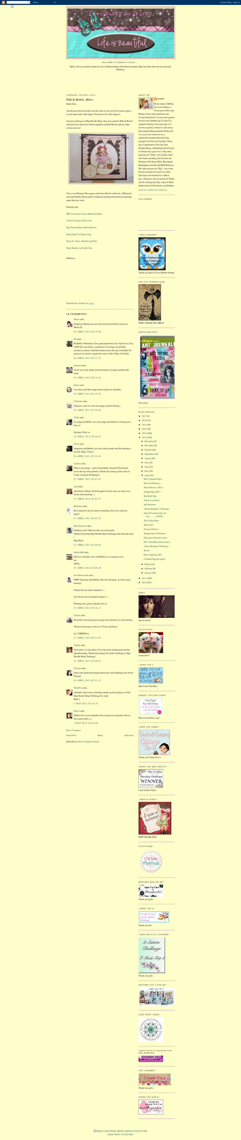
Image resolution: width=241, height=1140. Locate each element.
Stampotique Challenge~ (155, 533)
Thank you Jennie (152, 500)
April (147, 475)
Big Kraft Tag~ (150, 495)
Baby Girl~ (149, 524)
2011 (144, 578)
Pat (75, 338)
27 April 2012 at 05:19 (87, 518)
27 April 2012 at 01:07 (87, 479)
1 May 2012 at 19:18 (86, 703)
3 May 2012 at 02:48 (86, 723)
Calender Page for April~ (155, 558)
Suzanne (77, 365)
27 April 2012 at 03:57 (87, 498)
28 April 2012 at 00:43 (87, 660)
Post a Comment (73, 730)
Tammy (77, 645)
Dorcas (77, 710)
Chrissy (77, 615)
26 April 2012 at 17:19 (87, 357)
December (149, 441)
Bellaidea (78, 506)
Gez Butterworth (81, 575)
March (148, 564)
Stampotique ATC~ (152, 491)
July (147, 462)
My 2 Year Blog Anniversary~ (157, 541)
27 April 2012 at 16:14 (87, 607)
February (149, 568)
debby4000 (79, 552)
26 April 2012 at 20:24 (87, 456)
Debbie (161, 99)
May (147, 471)
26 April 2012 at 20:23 (87, 436)
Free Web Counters (120, 1134)
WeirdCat (78, 687)
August (148, 458)
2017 (144, 416)
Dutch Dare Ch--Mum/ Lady (78, 234)
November (149, 445)
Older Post (129, 735)
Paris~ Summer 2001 (153, 554)
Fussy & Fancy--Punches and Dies (81, 241)
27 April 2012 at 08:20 (87, 567)
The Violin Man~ (151, 520)
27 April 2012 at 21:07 (87, 637)
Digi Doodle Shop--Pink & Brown (81, 227)
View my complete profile (153, 190)
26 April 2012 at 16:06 (87, 331)
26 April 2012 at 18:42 (87, 377)
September (149, 453)
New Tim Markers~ (152, 483)
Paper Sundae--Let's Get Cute (79, 247)
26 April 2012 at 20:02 (87, 409)
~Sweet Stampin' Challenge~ (156, 546)
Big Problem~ (150, 504)
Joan (76, 486)
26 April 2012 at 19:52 (87, 393)
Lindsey (77, 463)
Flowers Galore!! (151, 529)
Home (100, 735)
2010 (144, 582)
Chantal (77, 668)
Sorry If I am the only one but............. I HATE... (155, 515)
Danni (76, 385)
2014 (144, 428)
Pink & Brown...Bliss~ (153, 487)
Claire (76, 443)
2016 (144, 420)
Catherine (78, 401)
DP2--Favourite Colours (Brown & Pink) (84, 213)
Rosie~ (147, 550)
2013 (144, 433)
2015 (144, 424)
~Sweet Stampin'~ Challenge (156, 508)
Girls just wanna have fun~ (155, 537)
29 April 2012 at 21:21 (87, 680)
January (148, 572)
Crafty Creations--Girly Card (79, 220)
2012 (144, 437)
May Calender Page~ (153, 478)
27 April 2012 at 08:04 (87, 544)
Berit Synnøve (80, 525)
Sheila (76, 319)
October (148, 449)
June (147, 466)
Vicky (76, 417)
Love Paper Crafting (121, 14)
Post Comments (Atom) (89, 741)
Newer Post (71, 735)
